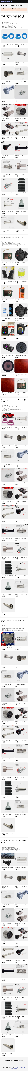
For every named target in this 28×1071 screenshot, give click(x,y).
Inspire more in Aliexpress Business (14, 1060)
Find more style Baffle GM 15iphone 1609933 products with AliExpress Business (11, 9)
